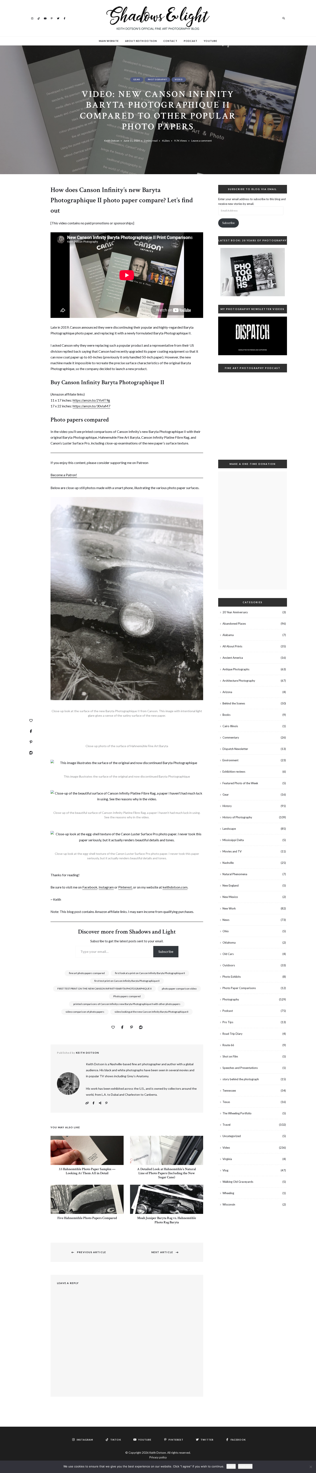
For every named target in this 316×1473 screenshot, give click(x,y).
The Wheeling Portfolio (237, 1113)
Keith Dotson (111, 140)
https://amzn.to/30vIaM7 (91, 406)
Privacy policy (158, 1457)
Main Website (109, 40)
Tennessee (229, 1090)
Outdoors (228, 965)
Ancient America (232, 657)
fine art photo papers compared (87, 973)
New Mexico (230, 897)
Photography (157, 79)
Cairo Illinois (230, 726)
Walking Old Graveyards (237, 1181)
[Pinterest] (31, 742)
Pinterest (51, 18)
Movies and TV (232, 851)
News (225, 920)
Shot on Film (230, 1056)
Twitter (58, 18)
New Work (229, 908)
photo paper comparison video (179, 988)
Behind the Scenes (233, 703)
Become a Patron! (64, 475)
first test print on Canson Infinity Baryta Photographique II (127, 980)
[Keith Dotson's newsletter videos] (252, 336)
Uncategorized (231, 1136)
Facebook (64, 18)
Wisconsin (228, 1204)
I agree (231, 1466)
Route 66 (228, 1045)
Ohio (225, 931)
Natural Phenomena (234, 874)
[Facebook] (31, 731)
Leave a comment (201, 140)
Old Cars (228, 954)
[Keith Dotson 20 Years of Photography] (252, 272)
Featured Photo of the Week (240, 783)
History (227, 806)
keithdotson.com (175, 887)
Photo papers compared (127, 996)
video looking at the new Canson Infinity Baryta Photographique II (151, 1011)
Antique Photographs (235, 669)
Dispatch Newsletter (235, 749)
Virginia (227, 1159)
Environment (230, 760)
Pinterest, (125, 887)
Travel (226, 1124)
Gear (136, 79)
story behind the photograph (240, 1079)
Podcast (191, 40)
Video (179, 79)
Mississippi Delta (233, 840)
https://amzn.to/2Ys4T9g (91, 400)
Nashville (228, 862)
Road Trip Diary (232, 1033)
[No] (310, 1467)
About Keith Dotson (141, 40)
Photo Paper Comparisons (239, 988)
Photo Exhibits (231, 976)
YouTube (45, 18)
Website (87, 1103)
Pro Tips (227, 1022)
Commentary (230, 737)
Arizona (227, 692)
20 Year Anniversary (235, 612)
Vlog (225, 1170)
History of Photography (237, 817)
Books (226, 714)
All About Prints (232, 646)
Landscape (229, 828)
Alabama (228, 635)
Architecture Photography (238, 680)
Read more (245, 1466)
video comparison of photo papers (85, 1011)
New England (230, 885)
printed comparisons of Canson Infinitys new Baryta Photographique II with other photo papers (126, 1004)
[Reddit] (31, 752)
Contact (170, 40)
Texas (226, 1102)
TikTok (38, 18)
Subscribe (165, 951)
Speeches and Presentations (240, 1068)
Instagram (32, 18)
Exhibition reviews (233, 771)
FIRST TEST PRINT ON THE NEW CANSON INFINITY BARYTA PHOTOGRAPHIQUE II (104, 988)
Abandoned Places (234, 623)
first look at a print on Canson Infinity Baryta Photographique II (150, 973)
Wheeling (228, 1193)
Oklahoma (229, 942)
